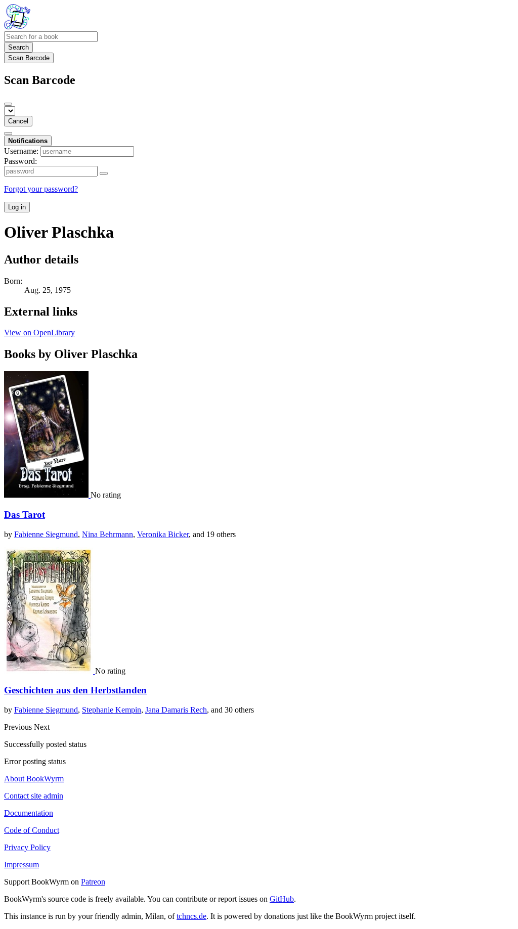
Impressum (21, 864)
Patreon (93, 881)
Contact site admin (33, 795)
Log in (17, 207)
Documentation (28, 813)
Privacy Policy (27, 847)
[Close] (8, 104)
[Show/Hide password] (104, 173)
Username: (21, 151)
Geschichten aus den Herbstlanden (75, 690)
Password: (20, 161)
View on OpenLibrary (39, 332)
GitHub (282, 899)
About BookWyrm (34, 778)
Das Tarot (24, 514)
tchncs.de (191, 916)
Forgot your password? (41, 189)
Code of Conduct (31, 830)
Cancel (18, 121)
